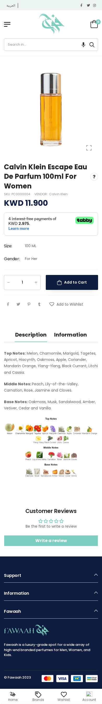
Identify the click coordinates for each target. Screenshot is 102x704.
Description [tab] (31, 334)
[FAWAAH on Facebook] (82, 5)
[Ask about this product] (94, 176)
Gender (12, 259)
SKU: (8, 194)
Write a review (51, 541)
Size (8, 246)
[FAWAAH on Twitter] (88, 5)
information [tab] (70, 334)
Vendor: (41, 194)
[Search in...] (92, 45)
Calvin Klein (58, 194)
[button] (83, 45)
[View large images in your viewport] (89, 148)
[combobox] (45, 45)
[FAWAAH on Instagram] (95, 5)
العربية (11, 5)
